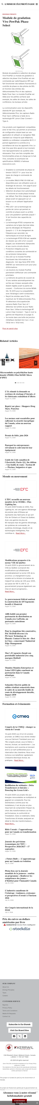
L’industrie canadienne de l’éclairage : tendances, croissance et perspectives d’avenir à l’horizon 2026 (20, 894)
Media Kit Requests (9, 1013)
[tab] (15, 382)
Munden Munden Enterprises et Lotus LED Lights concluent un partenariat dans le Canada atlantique (19, 671)
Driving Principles (8, 990)
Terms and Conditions (9, 1010)
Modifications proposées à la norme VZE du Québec (17, 561)
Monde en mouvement (14, 476)
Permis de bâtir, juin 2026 (16, 435)
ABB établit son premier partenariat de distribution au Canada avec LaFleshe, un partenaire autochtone (18, 618)
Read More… (21, 533)
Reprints (5, 1005)
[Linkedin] (25, 1036)
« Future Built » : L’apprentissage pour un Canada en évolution (20, 860)
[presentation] (19, 358)
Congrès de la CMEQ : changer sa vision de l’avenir (20, 728)
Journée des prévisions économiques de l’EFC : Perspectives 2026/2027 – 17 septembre (17, 845)
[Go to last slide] (3, 363)
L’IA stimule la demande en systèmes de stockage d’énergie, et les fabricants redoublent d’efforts (20, 394)
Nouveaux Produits (9, 14)
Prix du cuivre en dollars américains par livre (16, 920)
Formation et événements (16, 704)
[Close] (37, 1092)
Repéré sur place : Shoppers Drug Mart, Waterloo (20, 407)
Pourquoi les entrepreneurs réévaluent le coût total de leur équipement (18, 447)
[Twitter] (19, 1036)
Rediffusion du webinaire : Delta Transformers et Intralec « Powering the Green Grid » (19, 787)
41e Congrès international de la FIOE (19, 908)
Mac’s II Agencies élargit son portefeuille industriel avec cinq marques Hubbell (19, 655)
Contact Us (6, 1016)
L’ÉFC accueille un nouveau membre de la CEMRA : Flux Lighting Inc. (18, 502)
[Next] (35, 363)
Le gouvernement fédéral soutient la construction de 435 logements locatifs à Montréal (20, 601)
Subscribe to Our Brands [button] (19, 1024)
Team (4, 993)
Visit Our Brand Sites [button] (19, 1030)
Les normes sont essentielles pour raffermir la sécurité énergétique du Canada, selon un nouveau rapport (20, 422)
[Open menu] (36, 4)
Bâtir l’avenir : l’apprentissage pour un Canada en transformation (20, 830)
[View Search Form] (2, 4)
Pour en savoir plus (10, 328)
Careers (5, 995)
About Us (5, 987)
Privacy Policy (7, 1008)
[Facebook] (14, 1036)
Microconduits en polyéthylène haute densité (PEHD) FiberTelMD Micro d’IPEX (16, 375)
